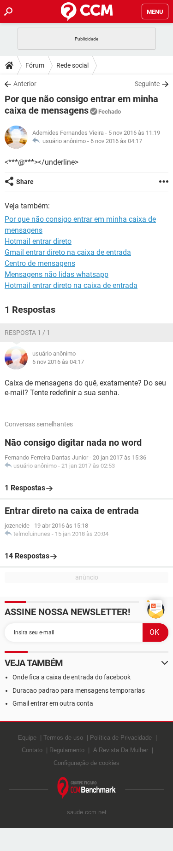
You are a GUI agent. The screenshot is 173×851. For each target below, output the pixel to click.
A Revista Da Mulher (120, 750)
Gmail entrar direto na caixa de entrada (68, 252)
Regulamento (66, 750)
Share (25, 181)
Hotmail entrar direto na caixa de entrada (71, 285)
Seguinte (147, 83)
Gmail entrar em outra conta (52, 703)
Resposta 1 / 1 (27, 332)
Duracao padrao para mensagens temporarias (78, 690)
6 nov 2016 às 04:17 (116, 141)
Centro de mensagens (40, 263)
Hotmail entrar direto (38, 241)
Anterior (24, 83)
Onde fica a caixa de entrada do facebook (71, 677)
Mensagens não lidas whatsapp (56, 274)
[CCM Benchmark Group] (86, 788)
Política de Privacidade (121, 737)
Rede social (72, 65)
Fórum (34, 65)
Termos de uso (63, 737)
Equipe (27, 737)
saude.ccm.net (87, 812)
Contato (32, 750)
